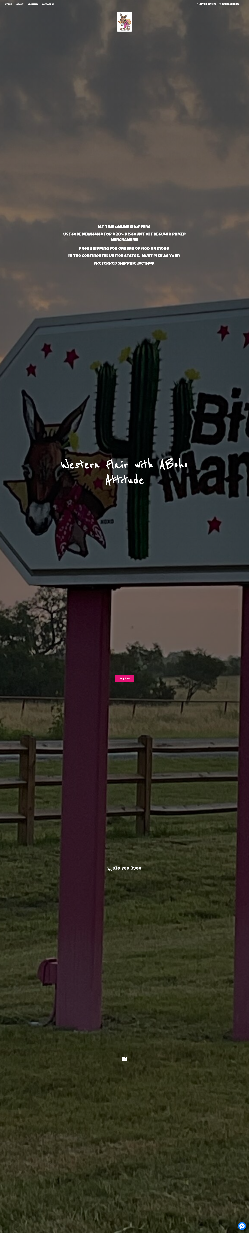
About (19, 4)
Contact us (48, 4)
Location (33, 4)
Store (8, 4)
